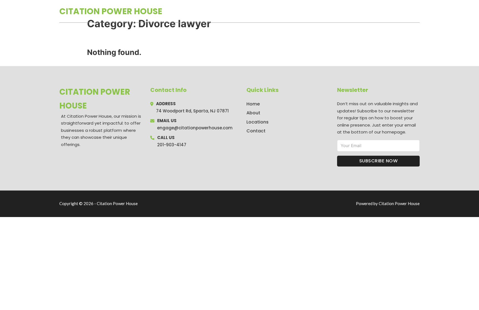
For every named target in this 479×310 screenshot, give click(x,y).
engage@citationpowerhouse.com (195, 128)
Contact (256, 131)
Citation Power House (110, 11)
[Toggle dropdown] (418, 11)
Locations (380, 11)
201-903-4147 (171, 145)
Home (355, 11)
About (253, 113)
